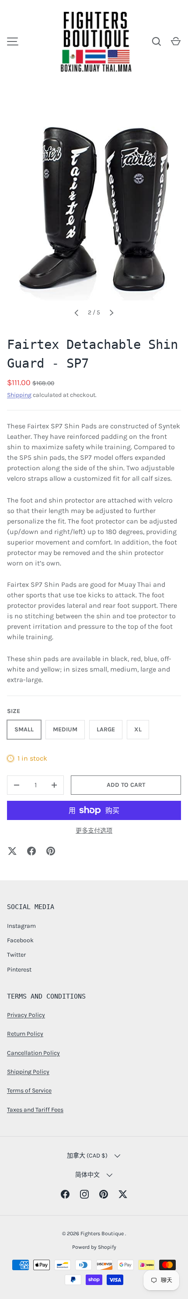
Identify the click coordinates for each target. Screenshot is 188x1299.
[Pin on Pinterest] (50, 851)
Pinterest (19, 969)
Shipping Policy (28, 1071)
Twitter (16, 954)
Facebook (20, 940)
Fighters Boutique (102, 1233)
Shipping (19, 395)
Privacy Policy (26, 1015)
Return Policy (25, 1033)
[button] (175, 41)
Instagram (21, 926)
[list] (94, 213)
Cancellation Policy (33, 1053)
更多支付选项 (94, 830)
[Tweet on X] (12, 851)
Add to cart (126, 785)
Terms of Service (29, 1090)
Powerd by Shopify (94, 1247)
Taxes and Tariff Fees (35, 1109)
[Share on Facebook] (31, 851)
